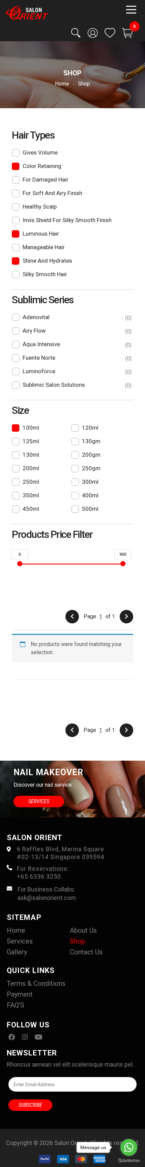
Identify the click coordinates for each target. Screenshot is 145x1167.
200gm (91, 454)
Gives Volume (40, 152)
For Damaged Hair (45, 179)
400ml (90, 495)
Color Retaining (42, 166)
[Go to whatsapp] (128, 1147)
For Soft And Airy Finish (52, 193)
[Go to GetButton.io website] (129, 1160)
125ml (31, 441)
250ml (31, 481)
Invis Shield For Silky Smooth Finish (67, 220)
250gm (91, 468)
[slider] (19, 563)
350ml (31, 495)
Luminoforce (76, 371)
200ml (31, 468)
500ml (90, 508)
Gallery (17, 952)
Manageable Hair (44, 247)
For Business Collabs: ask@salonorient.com (47, 893)
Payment (20, 994)
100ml (31, 427)
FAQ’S (15, 1005)
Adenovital (76, 317)
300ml (90, 481)
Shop (77, 941)
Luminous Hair (41, 233)
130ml (31, 454)
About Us (83, 930)
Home (16, 930)
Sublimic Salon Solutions (76, 385)
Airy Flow (76, 331)
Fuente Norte (76, 358)
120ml (90, 427)
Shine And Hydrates (47, 260)
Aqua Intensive (76, 344)
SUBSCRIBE (30, 1105)
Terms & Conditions (36, 983)
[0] (127, 33)
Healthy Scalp (40, 206)
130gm (91, 441)
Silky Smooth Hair (45, 274)
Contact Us (86, 952)
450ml (31, 508)
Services (38, 801)
